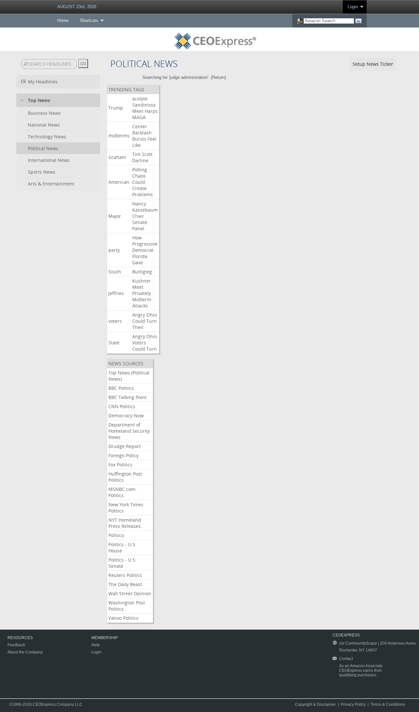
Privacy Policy (353, 704)
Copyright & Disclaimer (315, 704)
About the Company (25, 652)
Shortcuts (89, 20)
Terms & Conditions (388, 704)
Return (218, 77)
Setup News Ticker (373, 64)
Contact (346, 658)
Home (62, 20)
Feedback (16, 645)
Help (95, 645)
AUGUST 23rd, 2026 (76, 6)
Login (353, 6)
